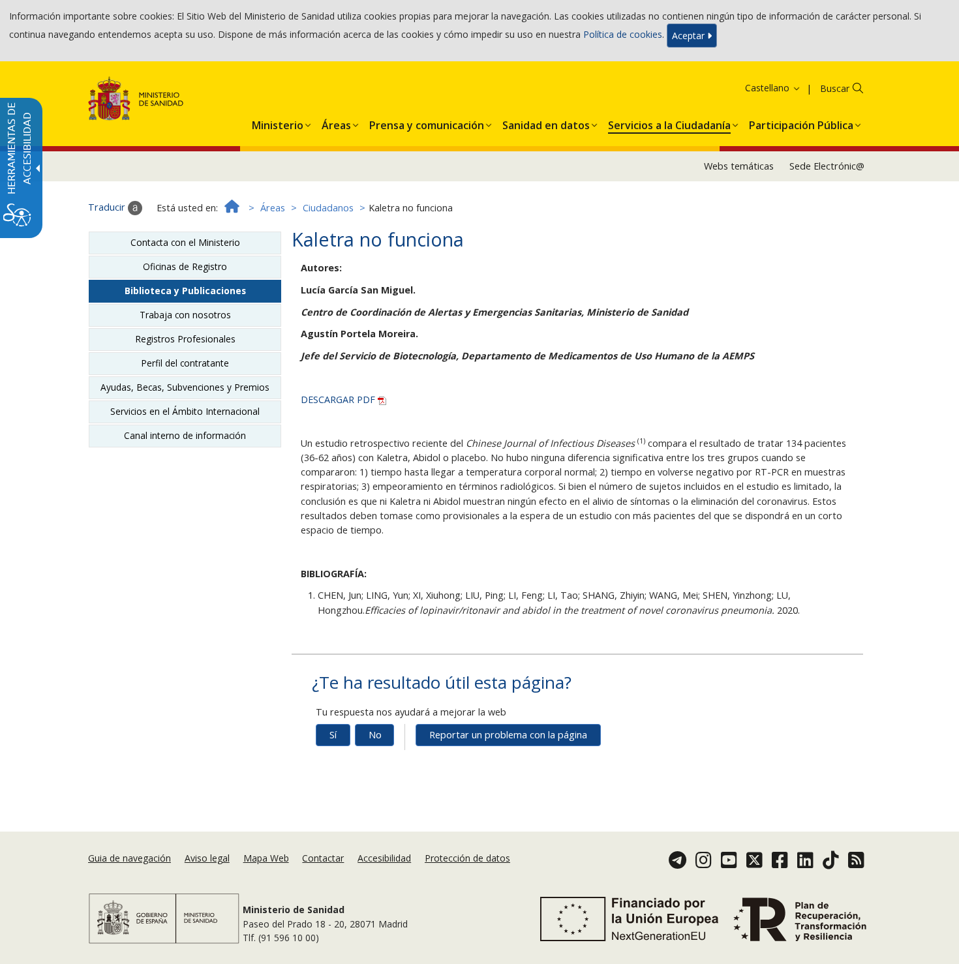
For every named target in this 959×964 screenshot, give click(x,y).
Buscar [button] (834, 88)
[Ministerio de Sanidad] (136, 100)
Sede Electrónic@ (826, 166)
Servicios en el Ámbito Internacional (185, 411)
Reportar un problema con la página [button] (508, 735)
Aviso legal (207, 858)
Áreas (272, 208)
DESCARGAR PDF (339, 399)
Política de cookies (622, 34)
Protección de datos (467, 858)
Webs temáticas (739, 166)
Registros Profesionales (185, 339)
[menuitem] (277, 122)
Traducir (108, 207)
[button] (756, 88)
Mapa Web (266, 858)
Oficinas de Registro (185, 266)
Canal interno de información (185, 435)
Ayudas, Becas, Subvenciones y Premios (184, 387)
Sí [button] (333, 735)
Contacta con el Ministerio (185, 242)
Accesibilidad (384, 858)
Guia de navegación (129, 858)
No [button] (375, 735)
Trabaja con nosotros (185, 315)
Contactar (323, 858)
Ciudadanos (328, 208)
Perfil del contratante (185, 363)
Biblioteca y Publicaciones (185, 290)
